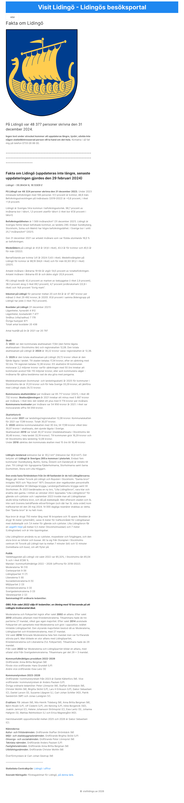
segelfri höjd (16, 526)
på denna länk (65, 774)
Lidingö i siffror (42, 768)
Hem (12, 17)
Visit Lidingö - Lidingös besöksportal (92, 7)
